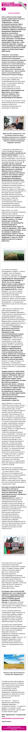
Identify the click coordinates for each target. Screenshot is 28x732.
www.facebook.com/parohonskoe (13, 718)
